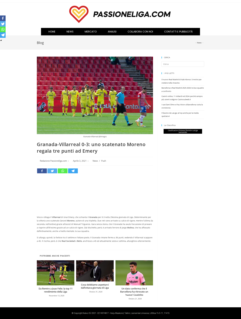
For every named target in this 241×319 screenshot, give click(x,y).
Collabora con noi (140, 31)
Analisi (112, 31)
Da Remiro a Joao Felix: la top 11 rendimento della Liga (56, 290)
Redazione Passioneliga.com (53, 161)
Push (103, 161)
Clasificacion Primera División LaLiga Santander (183, 131)
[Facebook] (42, 170)
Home (51, 31)
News (70, 31)
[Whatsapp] (63, 170)
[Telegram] (73, 170)
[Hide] (1, 40)
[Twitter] (52, 170)
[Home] (193, 42)
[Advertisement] (95, 194)
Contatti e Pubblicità (178, 31)
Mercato (91, 31)
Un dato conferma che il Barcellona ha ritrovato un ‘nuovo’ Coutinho (134, 291)
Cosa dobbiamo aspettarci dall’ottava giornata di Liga (95, 286)
